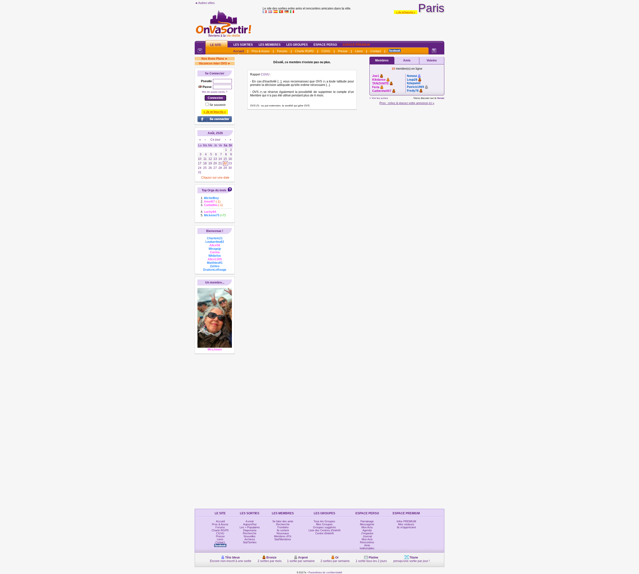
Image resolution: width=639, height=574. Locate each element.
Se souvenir (217, 105)
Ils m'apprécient (406, 527)
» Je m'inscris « (405, 12)
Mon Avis (367, 539)
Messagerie (367, 524)
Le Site (215, 45)
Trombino (283, 527)
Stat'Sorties (250, 542)
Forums (282, 51)
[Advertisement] (353, 26)
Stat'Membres (282, 539)
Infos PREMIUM (406, 521)
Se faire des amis (282, 521)
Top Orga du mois (214, 190)
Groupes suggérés (324, 527)
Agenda (367, 530)
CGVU (325, 51)
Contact (375, 51)
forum (440, 98)
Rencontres (367, 542)
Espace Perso (325, 44)
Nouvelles (250, 536)
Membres (382, 60)
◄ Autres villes (205, 3)
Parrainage (367, 521)
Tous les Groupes (324, 521)
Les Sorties (243, 44)
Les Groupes (297, 44)
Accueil (238, 51)
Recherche (249, 533)
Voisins (432, 60)
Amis (407, 60)
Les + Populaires (250, 527)
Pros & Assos (260, 51)
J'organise (367, 533)
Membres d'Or (283, 536)
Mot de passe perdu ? (214, 91)
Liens (359, 51)
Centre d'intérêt (324, 533)
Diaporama (249, 530)
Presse (342, 51)
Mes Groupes (324, 524)
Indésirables (367, 548)
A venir (250, 521)
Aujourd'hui (249, 524)
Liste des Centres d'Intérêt (324, 530)
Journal (367, 536)
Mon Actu (367, 527)
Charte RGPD (304, 51)
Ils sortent (283, 530)
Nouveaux (283, 533)
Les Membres (270, 44)
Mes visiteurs (406, 524)
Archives (249, 539)
